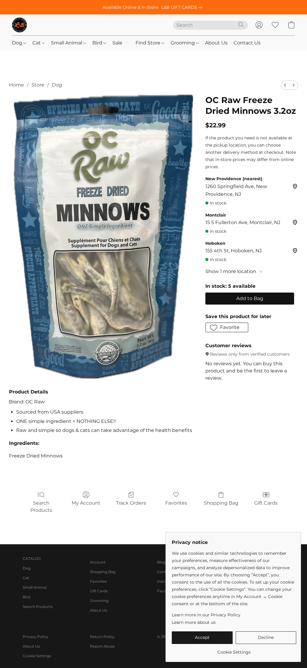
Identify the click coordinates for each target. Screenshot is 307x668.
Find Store (149, 43)
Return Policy (102, 636)
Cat (37, 43)
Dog (17, 43)
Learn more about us (194, 622)
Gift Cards (266, 503)
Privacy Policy (35, 636)
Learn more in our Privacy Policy (206, 615)
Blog (161, 562)
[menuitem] (285, 85)
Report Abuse (102, 646)
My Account (86, 503)
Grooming (183, 43)
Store (37, 85)
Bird (97, 43)
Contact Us (247, 43)
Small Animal (67, 43)
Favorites (176, 503)
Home (16, 85)
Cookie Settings (37, 656)
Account (98, 562)
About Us (216, 43)
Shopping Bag (221, 503)
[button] (19, 24)
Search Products (41, 506)
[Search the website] (241, 24)
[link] (182, 7)
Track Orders (131, 503)
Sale (117, 43)
